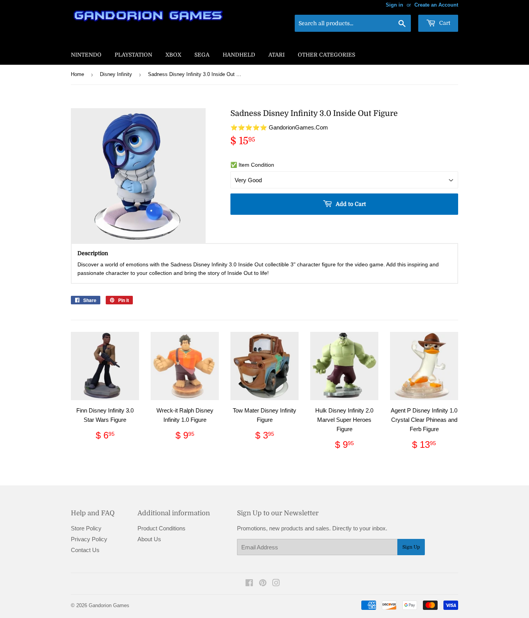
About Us (149, 539)
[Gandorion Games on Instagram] (276, 583)
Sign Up (411, 547)
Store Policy (86, 528)
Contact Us (85, 550)
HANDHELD (239, 55)
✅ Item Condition (252, 165)
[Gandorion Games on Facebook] (249, 583)
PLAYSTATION (133, 55)
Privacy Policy (89, 539)
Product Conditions (161, 528)
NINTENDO (86, 55)
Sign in (394, 5)
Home (77, 74)
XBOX (173, 55)
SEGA (202, 55)
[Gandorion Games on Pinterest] (263, 583)
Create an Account (436, 5)
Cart (444, 23)
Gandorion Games (109, 605)
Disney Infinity (116, 74)
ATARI (276, 55)
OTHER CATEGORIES (326, 55)
